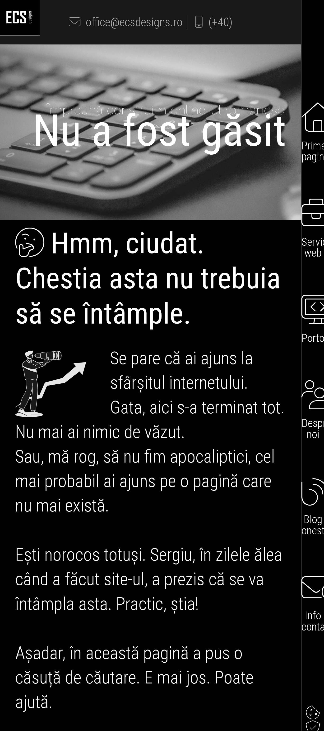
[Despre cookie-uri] (312, 712)
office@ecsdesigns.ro (131, 22)
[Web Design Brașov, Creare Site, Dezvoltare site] (19, 23)
